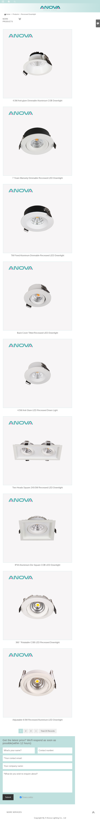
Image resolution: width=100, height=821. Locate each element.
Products (16, 14)
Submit (8, 797)
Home (7, 14)
